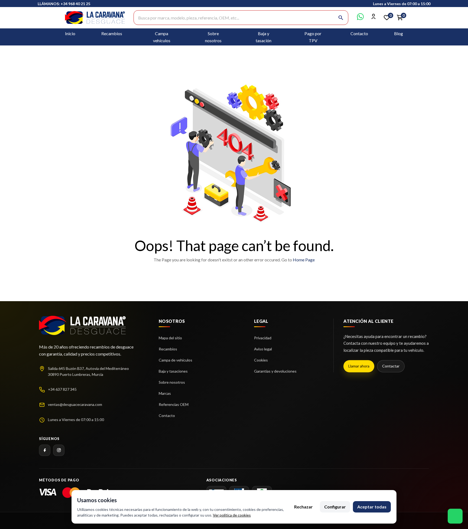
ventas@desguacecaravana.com (75, 404)
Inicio (70, 33)
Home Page (304, 259)
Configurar (335, 506)
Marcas (165, 393)
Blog (398, 33)
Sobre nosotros (172, 382)
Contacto (359, 33)
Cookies (261, 360)
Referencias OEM (173, 404)
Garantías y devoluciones (275, 371)
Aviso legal (263, 349)
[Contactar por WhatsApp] (360, 18)
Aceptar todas (371, 506)
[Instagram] (58, 450)
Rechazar (303, 506)
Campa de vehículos (175, 360)
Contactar (390, 366)
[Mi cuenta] (373, 18)
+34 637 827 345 (62, 389)
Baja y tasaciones (173, 371)
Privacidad (262, 338)
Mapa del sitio (170, 338)
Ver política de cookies (232, 515)
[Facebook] (44, 450)
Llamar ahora (358, 366)
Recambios (111, 33)
